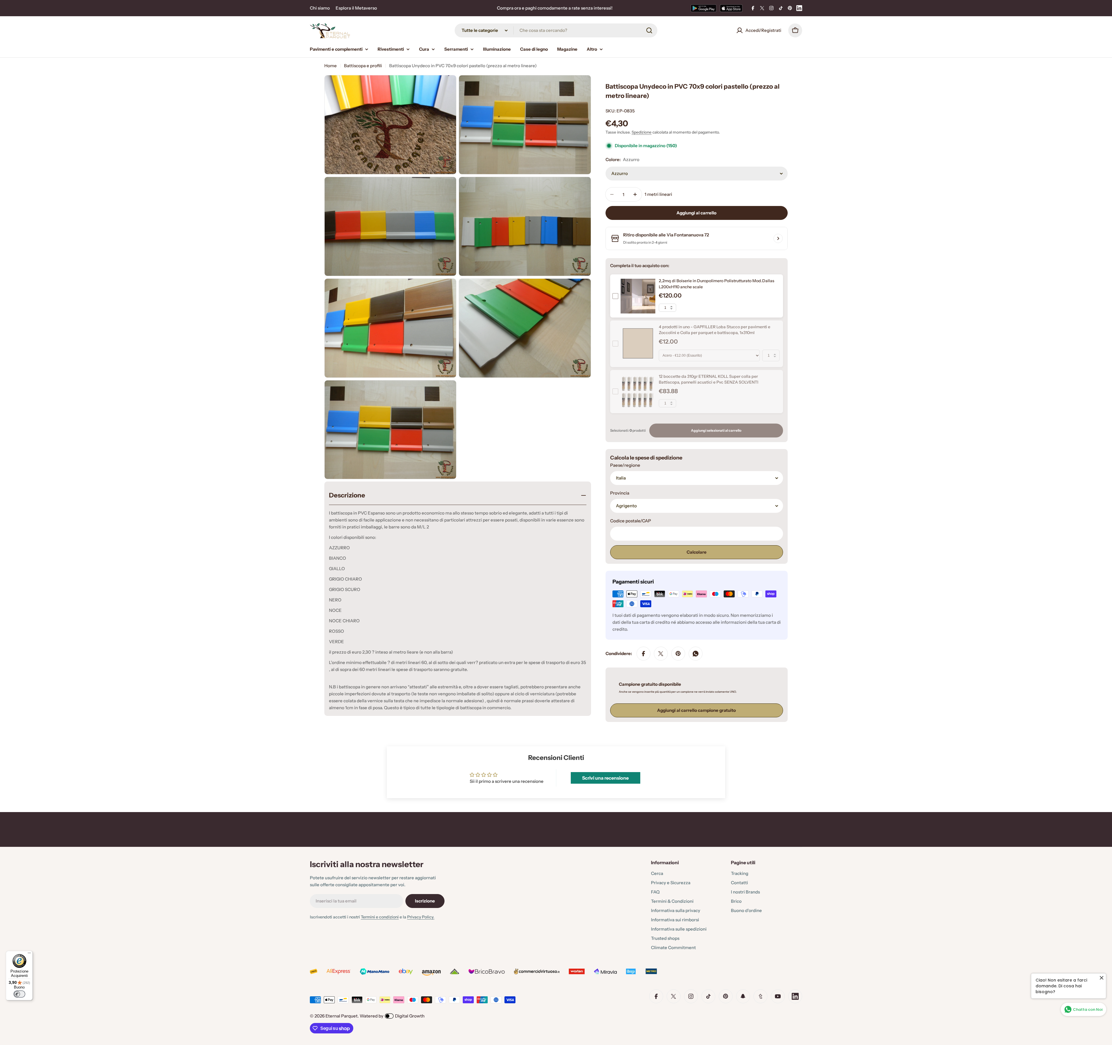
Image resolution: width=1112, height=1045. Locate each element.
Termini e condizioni (380, 917)
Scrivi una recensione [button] (605, 778)
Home (330, 65)
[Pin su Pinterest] (678, 654)
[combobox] (556, 30)
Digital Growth (410, 1016)
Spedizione (642, 132)
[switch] (19, 994)
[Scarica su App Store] (731, 8)
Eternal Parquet (341, 1016)
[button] (115, 990)
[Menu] (29, 954)
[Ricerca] (649, 30)
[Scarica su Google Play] (703, 8)
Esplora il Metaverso (356, 8)
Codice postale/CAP (630, 521)
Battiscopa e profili (363, 65)
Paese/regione (625, 465)
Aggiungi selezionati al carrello (716, 430)
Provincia (619, 493)
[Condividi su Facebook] (643, 654)
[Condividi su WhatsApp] (696, 654)
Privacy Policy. (420, 917)
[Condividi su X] (661, 654)
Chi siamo (320, 8)
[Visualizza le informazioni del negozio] (778, 238)
